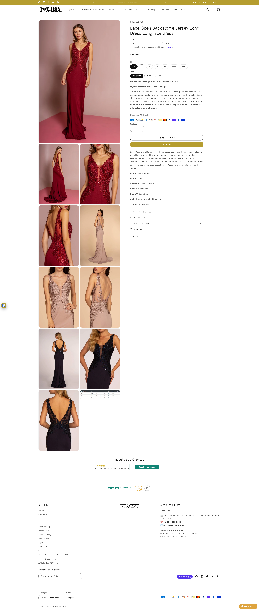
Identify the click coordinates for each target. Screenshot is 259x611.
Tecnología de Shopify (59, 606)
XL (166, 67)
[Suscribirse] (79, 576)
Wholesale (42, 547)
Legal (40, 543)
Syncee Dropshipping (47, 559)
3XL (185, 67)
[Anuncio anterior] (93, 2)
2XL (175, 67)
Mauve (160, 76)
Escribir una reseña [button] (147, 467)
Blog (40, 518)
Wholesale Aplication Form (49, 551)
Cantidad (133, 124)
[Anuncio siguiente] (165, 2)
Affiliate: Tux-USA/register (49, 563)
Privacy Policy (44, 526)
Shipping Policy (44, 535)
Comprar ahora (167, 144)
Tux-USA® (47, 606)
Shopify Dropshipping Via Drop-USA (53, 555)
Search (41, 510)
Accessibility (43, 522)
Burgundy (137, 76)
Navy (149, 76)
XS (134, 66)
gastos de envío (139, 43)
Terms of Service (45, 539)
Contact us (42, 514)
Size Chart (134, 55)
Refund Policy (44, 531)
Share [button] (135, 237)
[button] (73, 9)
